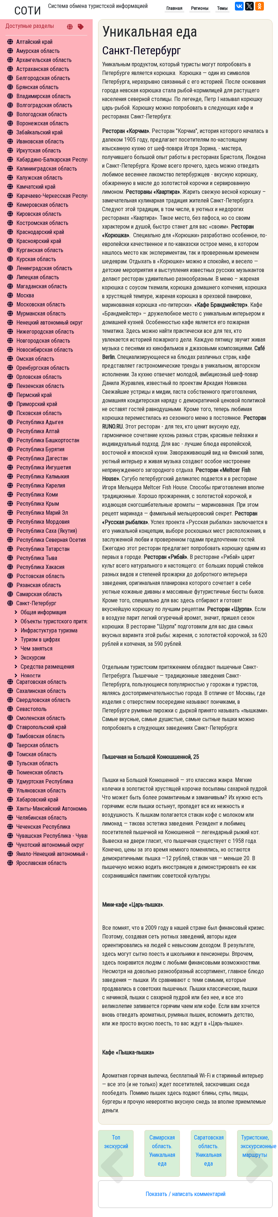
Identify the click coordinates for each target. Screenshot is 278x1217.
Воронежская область (42, 123)
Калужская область (39, 177)
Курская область (36, 259)
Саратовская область (41, 681)
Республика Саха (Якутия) (46, 530)
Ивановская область (40, 141)
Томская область (36, 754)
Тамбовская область (40, 736)
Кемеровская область (42, 204)
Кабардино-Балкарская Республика (58, 159)
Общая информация (43, 612)
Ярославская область (41, 863)
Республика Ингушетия (43, 467)
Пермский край (34, 395)
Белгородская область (43, 78)
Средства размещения (47, 666)
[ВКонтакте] (239, 6)
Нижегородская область (45, 331)
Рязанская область (38, 585)
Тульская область (37, 763)
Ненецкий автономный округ (49, 322)
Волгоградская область (44, 105)
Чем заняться (36, 648)
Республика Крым (37, 503)
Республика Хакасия (40, 567)
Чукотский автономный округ (50, 844)
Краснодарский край (40, 232)
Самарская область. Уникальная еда (162, 1150)
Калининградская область (46, 168)
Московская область (41, 304)
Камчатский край (35, 186)
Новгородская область (43, 340)
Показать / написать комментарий (186, 1194)
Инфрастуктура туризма (49, 630)
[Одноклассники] (259, 6)
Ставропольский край (41, 727)
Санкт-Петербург (36, 603)
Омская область (35, 358)
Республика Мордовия (43, 521)
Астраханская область (42, 69)
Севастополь (31, 709)
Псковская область (39, 413)
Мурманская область (41, 313)
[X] (249, 6)
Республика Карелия (40, 485)
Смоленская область (41, 718)
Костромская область (42, 222)
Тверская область (37, 745)
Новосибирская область (44, 349)
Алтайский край (34, 41)
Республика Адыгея (39, 422)
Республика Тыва (36, 558)
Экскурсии (33, 657)
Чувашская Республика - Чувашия (56, 835)
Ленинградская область (44, 268)
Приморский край (36, 404)
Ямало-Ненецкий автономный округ (58, 853)
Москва (25, 295)
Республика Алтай (37, 431)
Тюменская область (39, 772)
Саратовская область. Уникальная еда (209, 1150)
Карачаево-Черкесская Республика (58, 195)
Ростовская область (40, 576)
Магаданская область (41, 286)
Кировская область (39, 213)
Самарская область (39, 594)
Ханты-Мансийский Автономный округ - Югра (69, 808)
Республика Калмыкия (42, 476)
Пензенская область (40, 385)
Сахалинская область (41, 690)
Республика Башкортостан (47, 440)
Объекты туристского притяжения (61, 621)
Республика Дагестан (42, 458)
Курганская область (39, 250)
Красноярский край (38, 241)
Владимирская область (43, 96)
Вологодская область (41, 114)
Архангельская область (44, 60)
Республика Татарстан (43, 548)
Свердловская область (43, 700)
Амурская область (38, 50)
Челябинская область (41, 817)
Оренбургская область (43, 367)
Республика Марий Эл (42, 512)
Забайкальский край (39, 132)
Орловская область (39, 376)
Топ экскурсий (116, 1142)
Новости (31, 675)
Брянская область (37, 87)
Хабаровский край (37, 799)
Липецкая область (37, 277)
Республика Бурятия (40, 449)
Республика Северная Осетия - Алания (61, 539)
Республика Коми (37, 494)
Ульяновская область (41, 790)
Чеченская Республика (43, 826)
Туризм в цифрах (40, 639)
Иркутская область (38, 150)
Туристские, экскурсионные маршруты (256, 1146)
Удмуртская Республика (44, 781)
